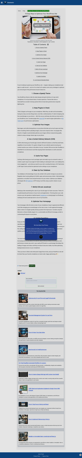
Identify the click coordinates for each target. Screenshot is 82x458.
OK (41, 237)
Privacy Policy (43, 233)
